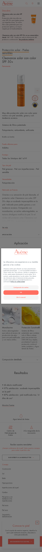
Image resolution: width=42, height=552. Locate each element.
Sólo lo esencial (21, 297)
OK (21, 292)
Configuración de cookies (21, 287)
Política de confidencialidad (17, 281)
